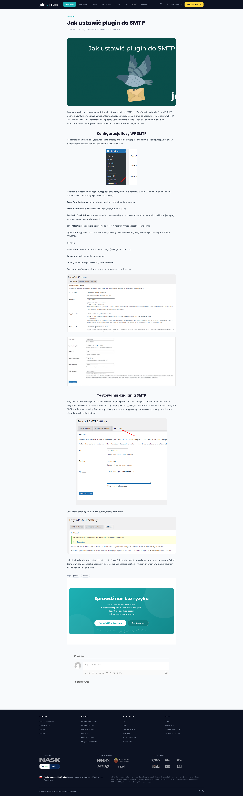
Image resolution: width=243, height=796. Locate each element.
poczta (75, 576)
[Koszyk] (161, 4)
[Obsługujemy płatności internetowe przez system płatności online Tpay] (49, 766)
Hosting (71, 17)
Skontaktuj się (138, 623)
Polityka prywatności (173, 729)
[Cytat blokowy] (107, 672)
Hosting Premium (88, 725)
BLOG (134, 4)
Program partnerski (89, 741)
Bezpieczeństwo (129, 729)
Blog (124, 721)
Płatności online (87, 737)
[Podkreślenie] (93, 672)
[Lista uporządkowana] (100, 672)
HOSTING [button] (82, 4)
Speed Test (127, 741)
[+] (120, 673)
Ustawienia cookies (172, 733)
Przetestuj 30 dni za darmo (110, 623)
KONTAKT (145, 4)
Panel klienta (44, 725)
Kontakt (42, 733)
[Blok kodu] (110, 672)
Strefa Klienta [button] (174, 4)
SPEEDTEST (69, 4)
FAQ (126, 4)
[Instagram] (203, 791)
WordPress (117, 29)
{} (117, 673)
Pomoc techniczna (46, 721)
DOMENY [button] (106, 4)
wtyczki (85, 576)
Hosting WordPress (89, 721)
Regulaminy (169, 725)
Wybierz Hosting (194, 4)
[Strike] (96, 672)
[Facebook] (199, 791)
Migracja (126, 733)
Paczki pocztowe (129, 737)
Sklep (110, 29)
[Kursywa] (89, 672)
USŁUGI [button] (94, 4)
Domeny (84, 733)
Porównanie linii (87, 729)
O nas (167, 721)
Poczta (97, 29)
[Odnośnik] (114, 672)
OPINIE (118, 4)
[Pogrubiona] (85, 672)
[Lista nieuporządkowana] (103, 672)
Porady (104, 29)
